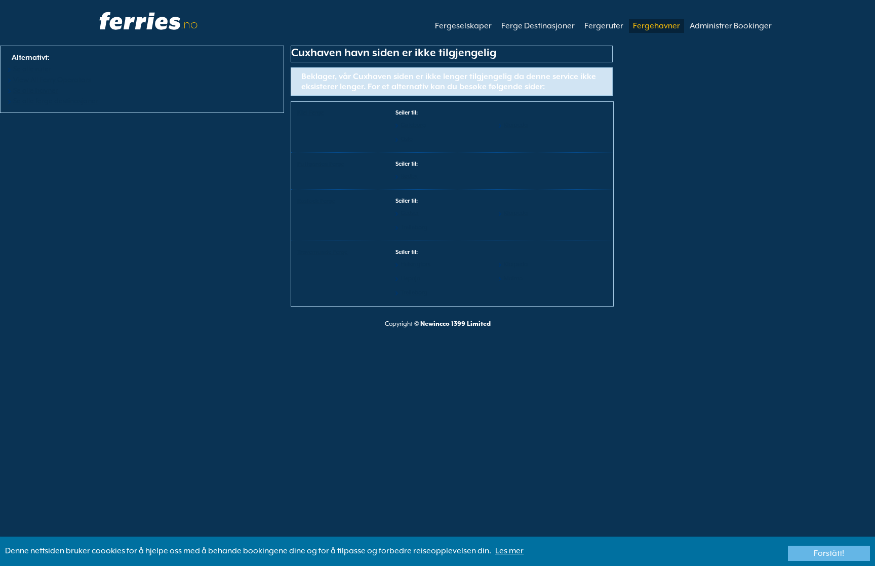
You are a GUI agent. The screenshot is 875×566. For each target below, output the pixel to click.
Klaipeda (516, 125)
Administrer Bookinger (731, 25)
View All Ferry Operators (52, 80)
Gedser (410, 213)
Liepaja (410, 278)
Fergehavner (656, 25)
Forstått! (829, 553)
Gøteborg (413, 125)
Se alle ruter (32, 69)
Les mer (509, 550)
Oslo (407, 139)
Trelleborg (414, 227)
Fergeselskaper (463, 25)
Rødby (409, 176)
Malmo (513, 278)
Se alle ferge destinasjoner (55, 101)
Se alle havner (35, 90)
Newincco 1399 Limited (455, 323)
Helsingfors (415, 264)
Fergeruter (603, 25)
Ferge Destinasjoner (538, 25)
